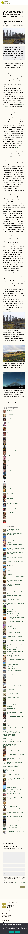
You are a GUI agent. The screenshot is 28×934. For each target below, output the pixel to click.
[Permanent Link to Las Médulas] (4, 567)
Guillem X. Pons (10, 493)
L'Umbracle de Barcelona (13, 697)
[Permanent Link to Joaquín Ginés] (4, 487)
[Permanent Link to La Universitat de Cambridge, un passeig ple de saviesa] (4, 665)
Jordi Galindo (10, 498)
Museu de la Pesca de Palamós (10, 766)
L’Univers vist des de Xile (16, 371)
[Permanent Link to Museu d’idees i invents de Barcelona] (4, 796)
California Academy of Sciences (14, 636)
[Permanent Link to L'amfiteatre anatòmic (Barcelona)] (4, 718)
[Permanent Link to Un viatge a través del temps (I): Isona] (4, 646)
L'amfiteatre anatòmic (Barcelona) (15, 716)
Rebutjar (17, 932)
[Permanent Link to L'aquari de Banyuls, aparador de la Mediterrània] (4, 619)
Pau (8, 422)
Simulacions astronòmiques (13, 820)
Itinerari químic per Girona (13, 632)
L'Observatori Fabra (11, 708)
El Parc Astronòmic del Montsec (14, 801)
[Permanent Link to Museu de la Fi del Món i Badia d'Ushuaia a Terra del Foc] (4, 560)
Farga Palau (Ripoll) (11, 782)
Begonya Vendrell (11, 418)
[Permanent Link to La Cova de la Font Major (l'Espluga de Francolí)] (4, 550)
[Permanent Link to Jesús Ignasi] (4, 473)
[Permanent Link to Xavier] (4, 439)
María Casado (10, 414)
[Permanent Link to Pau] (4, 426)
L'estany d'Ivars (10, 689)
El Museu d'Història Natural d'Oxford (15, 678)
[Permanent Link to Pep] (4, 444)
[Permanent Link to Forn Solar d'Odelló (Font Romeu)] (4, 730)
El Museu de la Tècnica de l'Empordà (16, 685)
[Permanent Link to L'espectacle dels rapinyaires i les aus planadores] (4, 575)
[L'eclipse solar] (14, 388)
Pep (8, 441)
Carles (8, 445)
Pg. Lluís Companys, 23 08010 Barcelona (10, 910)
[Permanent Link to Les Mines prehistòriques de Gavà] (4, 722)
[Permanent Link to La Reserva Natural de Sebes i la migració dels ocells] (4, 669)
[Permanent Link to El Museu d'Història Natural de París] (4, 608)
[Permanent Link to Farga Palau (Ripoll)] (4, 784)
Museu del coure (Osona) (9, 734)
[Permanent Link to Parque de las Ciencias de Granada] (4, 590)
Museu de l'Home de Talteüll (14, 693)
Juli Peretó (9, 465)
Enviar (22, 886)
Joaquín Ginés (10, 484)
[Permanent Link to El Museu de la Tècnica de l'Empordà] (4, 688)
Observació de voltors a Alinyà (14, 816)
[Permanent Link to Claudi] (4, 459)
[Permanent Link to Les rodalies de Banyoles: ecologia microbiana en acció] (4, 830)
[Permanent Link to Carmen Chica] (4, 522)
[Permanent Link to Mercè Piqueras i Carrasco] (4, 519)
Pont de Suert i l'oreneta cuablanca (15, 659)
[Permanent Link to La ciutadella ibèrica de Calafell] (4, 684)
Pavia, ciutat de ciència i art (13, 628)
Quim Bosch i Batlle (12, 450)
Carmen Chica (7, 311)
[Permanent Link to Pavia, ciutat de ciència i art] (4, 631)
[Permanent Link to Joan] (4, 431)
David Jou (9, 410)
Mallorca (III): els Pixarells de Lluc (15, 621)
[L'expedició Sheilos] (14, 361)
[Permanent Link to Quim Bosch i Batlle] (4, 454)
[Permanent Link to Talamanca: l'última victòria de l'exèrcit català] (4, 535)
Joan (8, 427)
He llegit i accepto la (14, 883)
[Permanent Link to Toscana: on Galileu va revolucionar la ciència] (4, 594)
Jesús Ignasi (10, 470)
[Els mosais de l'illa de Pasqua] (14, 328)
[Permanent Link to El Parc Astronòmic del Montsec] (4, 803)
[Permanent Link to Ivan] (4, 464)
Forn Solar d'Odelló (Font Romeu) (15, 727)
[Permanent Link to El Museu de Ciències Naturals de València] (4, 543)
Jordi (8, 475)
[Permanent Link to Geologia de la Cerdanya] (4, 703)
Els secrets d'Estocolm (12, 674)
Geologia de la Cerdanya (13, 701)
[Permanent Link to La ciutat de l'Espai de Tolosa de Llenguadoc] (4, 714)
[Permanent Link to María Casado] (4, 416)
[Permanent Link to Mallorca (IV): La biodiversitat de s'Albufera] (4, 627)
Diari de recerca (14, 25)
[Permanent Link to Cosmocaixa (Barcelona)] (4, 773)
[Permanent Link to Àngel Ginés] (4, 492)
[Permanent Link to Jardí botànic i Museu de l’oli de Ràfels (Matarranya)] (4, 799)
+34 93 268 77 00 (5, 916)
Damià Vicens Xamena (12, 503)
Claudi (8, 455)
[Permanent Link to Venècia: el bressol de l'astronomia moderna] (4, 571)
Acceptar (11, 932)
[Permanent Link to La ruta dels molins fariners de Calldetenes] (4, 582)
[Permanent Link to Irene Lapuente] (4, 514)
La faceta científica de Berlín (14, 595)
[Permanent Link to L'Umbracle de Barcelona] (4, 699)
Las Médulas (10, 565)
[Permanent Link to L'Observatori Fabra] (4, 711)
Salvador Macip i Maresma (13, 480)
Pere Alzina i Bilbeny (12, 508)
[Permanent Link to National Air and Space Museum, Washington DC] (4, 556)
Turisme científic (10, 26)
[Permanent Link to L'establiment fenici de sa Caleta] (4, 563)
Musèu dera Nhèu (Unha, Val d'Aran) (15, 747)
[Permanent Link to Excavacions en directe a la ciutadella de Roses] (4, 531)
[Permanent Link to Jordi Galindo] (4, 502)
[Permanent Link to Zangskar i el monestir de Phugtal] (4, 539)
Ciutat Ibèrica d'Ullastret (9, 735)
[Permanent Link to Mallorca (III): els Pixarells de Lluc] (4, 623)
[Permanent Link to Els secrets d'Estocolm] (4, 676)
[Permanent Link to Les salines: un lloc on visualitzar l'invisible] (4, 547)
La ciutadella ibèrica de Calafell (14, 682)
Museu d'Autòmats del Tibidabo (14, 750)
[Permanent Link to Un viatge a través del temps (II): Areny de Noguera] (4, 650)
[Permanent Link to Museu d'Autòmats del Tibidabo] (4, 753)
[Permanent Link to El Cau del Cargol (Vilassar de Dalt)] (4, 757)
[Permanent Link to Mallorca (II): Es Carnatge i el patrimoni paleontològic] (4, 616)
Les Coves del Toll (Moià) (9, 745)
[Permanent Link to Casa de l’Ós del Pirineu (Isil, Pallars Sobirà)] (4, 833)
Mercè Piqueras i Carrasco (13, 516)
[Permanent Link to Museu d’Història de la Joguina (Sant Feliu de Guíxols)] (4, 780)
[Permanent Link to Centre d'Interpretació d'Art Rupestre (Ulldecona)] (4, 826)
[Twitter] (3, 922)
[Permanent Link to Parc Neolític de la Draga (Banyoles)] (4, 814)
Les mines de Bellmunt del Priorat (15, 640)
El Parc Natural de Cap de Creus (14, 599)
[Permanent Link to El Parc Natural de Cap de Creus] (4, 601)
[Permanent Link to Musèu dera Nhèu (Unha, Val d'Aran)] (4, 749)
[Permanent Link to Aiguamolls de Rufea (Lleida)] (4, 777)
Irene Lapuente (10, 512)
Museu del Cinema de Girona (10, 731)
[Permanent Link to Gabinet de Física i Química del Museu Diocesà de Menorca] (4, 807)
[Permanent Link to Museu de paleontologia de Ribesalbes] (4, 586)
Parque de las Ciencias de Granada (15, 588)
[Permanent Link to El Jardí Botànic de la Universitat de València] (4, 579)
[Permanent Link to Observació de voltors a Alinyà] (4, 818)
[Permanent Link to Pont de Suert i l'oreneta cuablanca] (4, 661)
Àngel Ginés (10, 488)
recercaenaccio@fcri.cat (7, 915)
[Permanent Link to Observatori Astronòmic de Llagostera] (4, 760)
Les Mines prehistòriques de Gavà (15, 720)
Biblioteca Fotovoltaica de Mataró (11, 740)
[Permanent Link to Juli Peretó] (4, 468)
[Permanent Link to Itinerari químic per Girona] (4, 635)
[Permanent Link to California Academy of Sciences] (4, 638)
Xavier (8, 437)
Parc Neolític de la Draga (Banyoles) (15, 812)
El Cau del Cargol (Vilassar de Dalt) (15, 754)
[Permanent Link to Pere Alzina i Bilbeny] (4, 510)
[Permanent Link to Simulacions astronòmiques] (4, 822)
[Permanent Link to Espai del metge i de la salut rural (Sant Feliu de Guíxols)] (4, 811)
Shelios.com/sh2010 (10, 110)
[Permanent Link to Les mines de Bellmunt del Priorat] (4, 642)
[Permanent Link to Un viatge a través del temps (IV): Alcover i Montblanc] (4, 657)
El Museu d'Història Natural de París (15, 606)
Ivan (8, 460)
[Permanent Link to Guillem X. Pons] (4, 497)
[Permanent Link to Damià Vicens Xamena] (4, 507)
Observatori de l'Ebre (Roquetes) (11, 765)
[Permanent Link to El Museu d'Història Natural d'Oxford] (4, 680)
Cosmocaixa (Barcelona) (13, 770)
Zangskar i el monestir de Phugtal (15, 537)
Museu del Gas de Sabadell (9, 744)
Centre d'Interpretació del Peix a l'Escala (13, 732)
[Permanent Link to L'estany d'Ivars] (4, 692)
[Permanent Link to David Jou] (4, 413)
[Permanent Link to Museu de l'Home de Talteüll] (4, 695)
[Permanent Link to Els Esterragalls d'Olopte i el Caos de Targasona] (4, 707)
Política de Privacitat (20, 882)
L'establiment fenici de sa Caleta (15, 561)
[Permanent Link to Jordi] (4, 478)
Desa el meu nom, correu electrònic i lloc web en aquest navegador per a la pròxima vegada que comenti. (14, 879)
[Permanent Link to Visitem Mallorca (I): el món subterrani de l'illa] (4, 612)
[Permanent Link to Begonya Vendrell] (4, 421)
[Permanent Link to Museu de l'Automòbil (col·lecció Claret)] (4, 726)
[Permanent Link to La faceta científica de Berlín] (4, 598)
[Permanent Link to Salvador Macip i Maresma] (4, 482)
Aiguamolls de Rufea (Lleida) (14, 774)
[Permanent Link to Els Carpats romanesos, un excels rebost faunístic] (4, 673)
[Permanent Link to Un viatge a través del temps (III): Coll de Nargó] (4, 654)
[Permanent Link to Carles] (4, 449)
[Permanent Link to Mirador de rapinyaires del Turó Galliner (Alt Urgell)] (4, 788)
